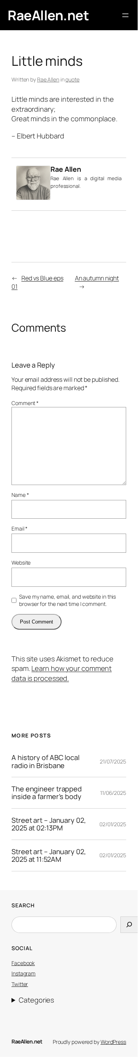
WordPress (113, 1041)
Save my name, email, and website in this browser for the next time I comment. (67, 600)
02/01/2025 (112, 824)
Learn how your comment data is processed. (61, 673)
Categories (36, 999)
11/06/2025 (113, 792)
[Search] (129, 924)
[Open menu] (125, 15)
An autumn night (97, 278)
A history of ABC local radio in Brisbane (45, 761)
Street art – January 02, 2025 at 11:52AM (48, 855)
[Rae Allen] (33, 197)
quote (72, 79)
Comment (25, 403)
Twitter (19, 984)
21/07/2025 (113, 761)
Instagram (23, 973)
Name (20, 494)
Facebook (23, 963)
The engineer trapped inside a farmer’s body (46, 793)
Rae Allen (48, 79)
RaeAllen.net (48, 15)
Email (19, 528)
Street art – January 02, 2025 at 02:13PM (48, 824)
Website (21, 562)
